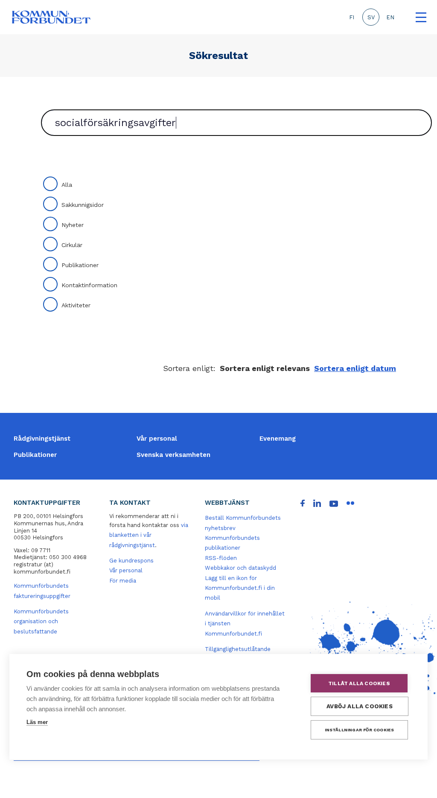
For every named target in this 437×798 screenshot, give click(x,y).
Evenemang (277, 438)
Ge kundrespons (131, 560)
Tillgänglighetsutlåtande (238, 649)
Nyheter (72, 224)
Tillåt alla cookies (359, 683)
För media (122, 580)
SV (371, 17)
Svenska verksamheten (173, 455)
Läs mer (37, 722)
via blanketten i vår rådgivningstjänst (148, 535)
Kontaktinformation (89, 285)
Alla (66, 184)
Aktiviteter (75, 305)
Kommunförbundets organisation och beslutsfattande (41, 621)
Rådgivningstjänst (42, 438)
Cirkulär (71, 244)
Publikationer (80, 265)
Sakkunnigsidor (82, 204)
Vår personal (157, 438)
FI (351, 17)
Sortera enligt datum (355, 368)
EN (390, 17)
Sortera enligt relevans (265, 368)
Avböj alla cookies (359, 706)
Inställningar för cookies (359, 729)
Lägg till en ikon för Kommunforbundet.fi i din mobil (240, 588)
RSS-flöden (221, 558)
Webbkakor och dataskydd (240, 568)
